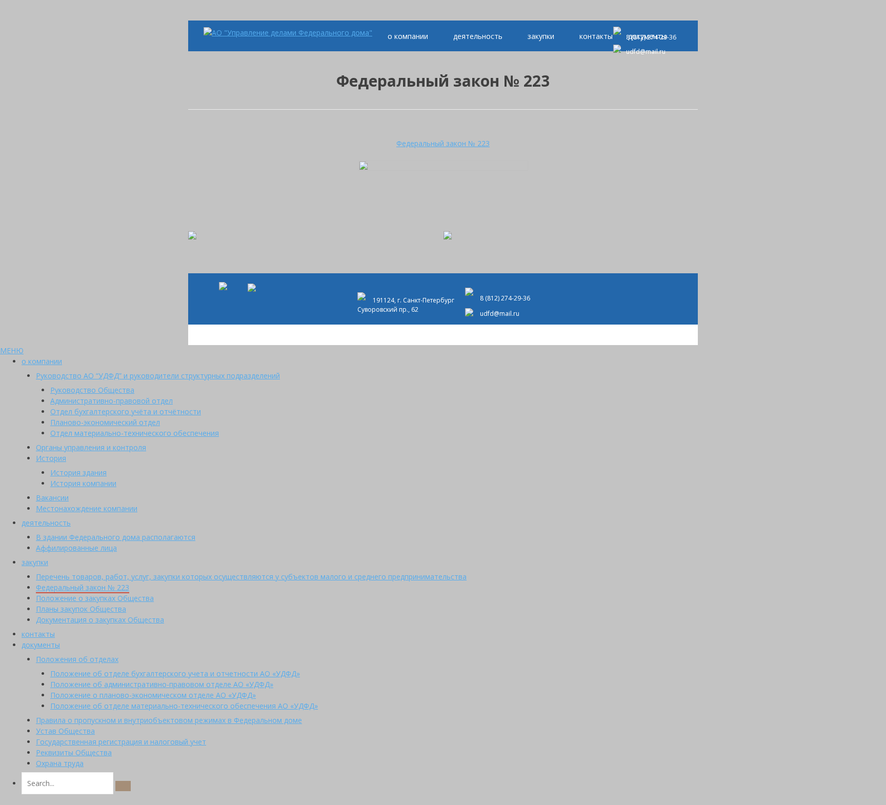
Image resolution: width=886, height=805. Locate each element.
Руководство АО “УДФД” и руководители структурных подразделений (158, 375)
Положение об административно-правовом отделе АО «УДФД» (161, 684)
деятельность (477, 36)
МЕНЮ (12, 350)
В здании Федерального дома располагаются (115, 537)
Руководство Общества (92, 390)
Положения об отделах (77, 659)
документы (41, 645)
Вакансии (52, 497)
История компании (83, 483)
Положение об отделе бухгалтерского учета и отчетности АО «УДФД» (175, 673)
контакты (596, 36)
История (51, 458)
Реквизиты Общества (74, 752)
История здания (78, 472)
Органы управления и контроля (91, 447)
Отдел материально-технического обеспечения (134, 433)
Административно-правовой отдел (111, 401)
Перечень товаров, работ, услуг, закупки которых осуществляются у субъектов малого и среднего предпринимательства (251, 576)
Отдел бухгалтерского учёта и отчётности (125, 411)
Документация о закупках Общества (100, 620)
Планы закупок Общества (81, 609)
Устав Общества (65, 731)
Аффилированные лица (76, 548)
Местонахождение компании (86, 508)
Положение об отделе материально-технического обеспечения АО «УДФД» (184, 706)
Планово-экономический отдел (105, 422)
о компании (408, 36)
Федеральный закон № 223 (443, 143)
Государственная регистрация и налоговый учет (121, 742)
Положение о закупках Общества (95, 598)
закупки (541, 36)
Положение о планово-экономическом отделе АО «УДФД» (153, 695)
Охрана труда (60, 763)
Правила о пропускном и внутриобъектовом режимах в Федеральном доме (169, 720)
